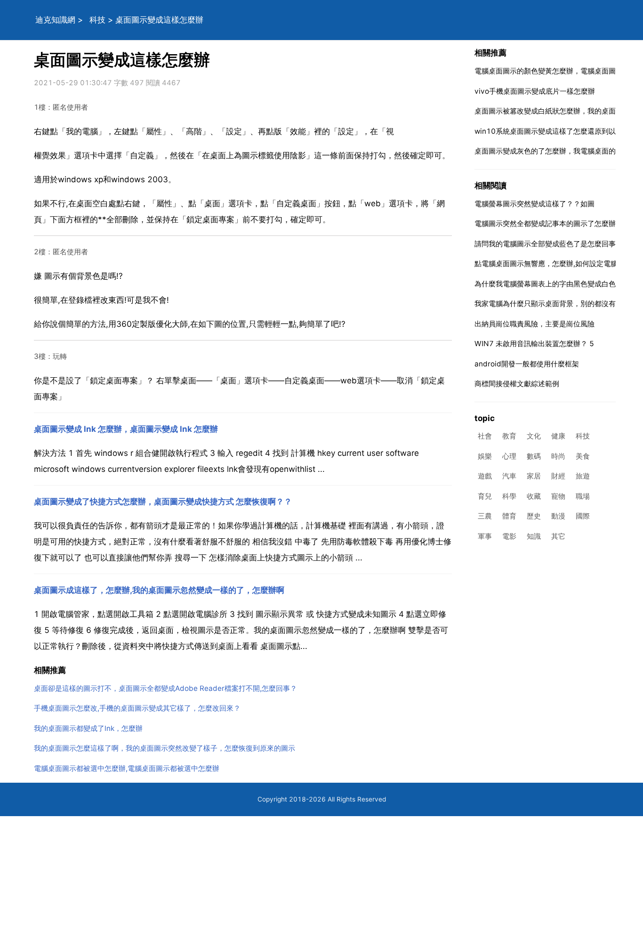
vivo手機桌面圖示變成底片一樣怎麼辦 (534, 91)
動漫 (558, 516)
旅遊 (583, 476)
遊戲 (485, 476)
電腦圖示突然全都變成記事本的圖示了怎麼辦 (545, 223)
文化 (534, 436)
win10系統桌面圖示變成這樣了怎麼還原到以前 (548, 131)
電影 (509, 536)
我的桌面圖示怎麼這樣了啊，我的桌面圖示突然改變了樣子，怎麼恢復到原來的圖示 (164, 748)
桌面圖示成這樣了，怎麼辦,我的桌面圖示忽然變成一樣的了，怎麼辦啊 (159, 590)
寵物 (558, 496)
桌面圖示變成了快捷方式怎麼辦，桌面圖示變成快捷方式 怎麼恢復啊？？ (163, 501)
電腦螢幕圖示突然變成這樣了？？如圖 (534, 203)
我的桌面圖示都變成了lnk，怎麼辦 (88, 728)
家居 (534, 476)
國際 (583, 516)
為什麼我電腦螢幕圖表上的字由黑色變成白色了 (548, 283)
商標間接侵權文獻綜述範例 (516, 383)
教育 (509, 436)
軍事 (485, 536)
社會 (485, 436)
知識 (534, 536)
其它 (558, 536)
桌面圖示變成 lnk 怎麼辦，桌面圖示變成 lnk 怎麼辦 (126, 429)
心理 (509, 456)
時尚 (558, 456)
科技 (97, 19)
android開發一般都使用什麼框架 (526, 363)
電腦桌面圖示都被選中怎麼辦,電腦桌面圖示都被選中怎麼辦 (126, 768)
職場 (583, 496)
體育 (509, 516)
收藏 (534, 496)
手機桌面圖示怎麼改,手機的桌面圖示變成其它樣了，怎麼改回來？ (137, 708)
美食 (583, 456)
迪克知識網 (55, 19)
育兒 (485, 496)
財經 (558, 476)
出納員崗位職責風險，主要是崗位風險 (534, 323)
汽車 (509, 476)
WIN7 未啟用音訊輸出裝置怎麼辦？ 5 (534, 343)
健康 (558, 436)
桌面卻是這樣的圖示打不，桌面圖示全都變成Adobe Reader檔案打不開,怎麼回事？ (165, 688)
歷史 (534, 516)
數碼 (534, 456)
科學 (509, 496)
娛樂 (485, 456)
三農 (485, 516)
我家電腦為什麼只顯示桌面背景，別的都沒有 (545, 303)
